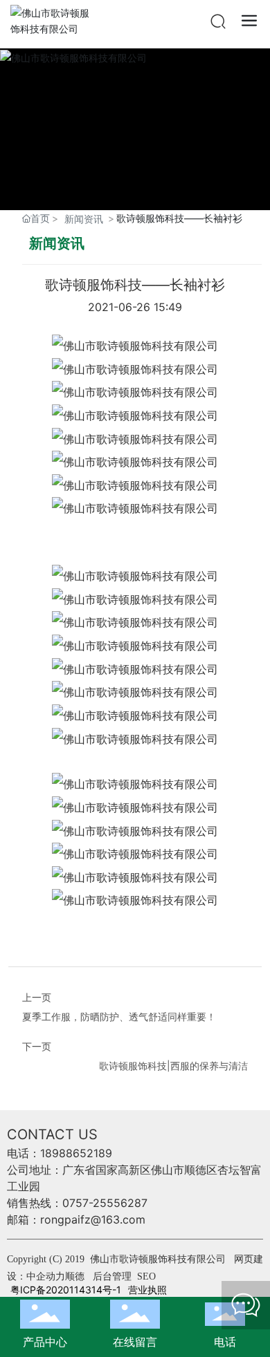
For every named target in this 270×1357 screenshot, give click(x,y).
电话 (225, 1342)
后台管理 (113, 1276)
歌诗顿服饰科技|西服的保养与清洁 (173, 1065)
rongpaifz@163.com (92, 1219)
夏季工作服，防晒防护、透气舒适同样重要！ (119, 1016)
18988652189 (76, 1153)
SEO (146, 1276)
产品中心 (45, 1342)
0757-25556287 (104, 1203)
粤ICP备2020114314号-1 (65, 1289)
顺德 (74, 1276)
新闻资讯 (83, 219)
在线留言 (135, 1342)
